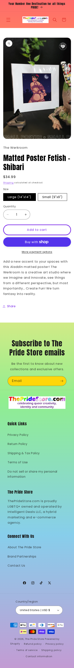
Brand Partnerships (22, 556)
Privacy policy (55, 643)
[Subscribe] (61, 381)
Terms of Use (18, 462)
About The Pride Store (24, 547)
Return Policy (18, 444)
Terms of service (26, 650)
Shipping (8, 182)
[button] (8, 19)
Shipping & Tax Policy (24, 453)
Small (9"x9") (52, 197)
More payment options (37, 252)
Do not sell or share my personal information (32, 474)
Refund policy (33, 643)
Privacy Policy (18, 435)
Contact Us (16, 566)
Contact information (39, 656)
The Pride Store (34, 639)
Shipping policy (51, 650)
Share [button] (11, 306)
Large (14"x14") (19, 197)
